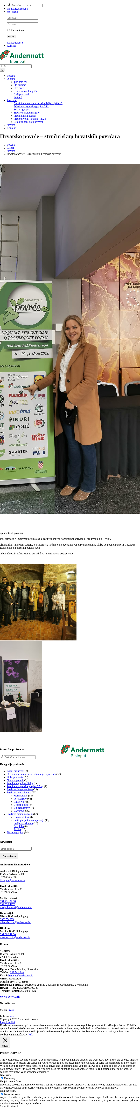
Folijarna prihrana (23, 823)
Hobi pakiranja (15, 777)
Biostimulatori (21, 817)
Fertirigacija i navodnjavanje (29, 820)
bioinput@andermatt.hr (12, 880)
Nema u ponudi (15, 780)
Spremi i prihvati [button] (9, 1106)
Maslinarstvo (20, 795)
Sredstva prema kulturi (19, 792)
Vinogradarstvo (22, 807)
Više (30, 1034)
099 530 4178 (7, 904)
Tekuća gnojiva (15, 832)
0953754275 (7, 919)
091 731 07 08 (8, 901)
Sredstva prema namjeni (20, 814)
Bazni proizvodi (15, 771)
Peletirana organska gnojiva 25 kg (25, 786)
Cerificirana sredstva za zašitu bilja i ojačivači (31, 774)
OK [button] (25, 1034)
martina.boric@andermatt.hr (15, 937)
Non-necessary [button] (8, 1090)
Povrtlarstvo (20, 798)
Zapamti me (17, 30)
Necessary (9, 1078)
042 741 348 (17, 972)
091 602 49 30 (8, 934)
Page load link (7, 1022)
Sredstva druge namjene (20, 789)
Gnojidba (19, 826)
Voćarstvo (19, 810)
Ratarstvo (19, 801)
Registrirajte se (15, 42)
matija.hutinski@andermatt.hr (16, 907)
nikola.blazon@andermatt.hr (15, 922)
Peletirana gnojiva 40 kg (20, 783)
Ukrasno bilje (21, 804)
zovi (11, 1009)
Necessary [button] (5, 1075)
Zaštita (17, 829)
